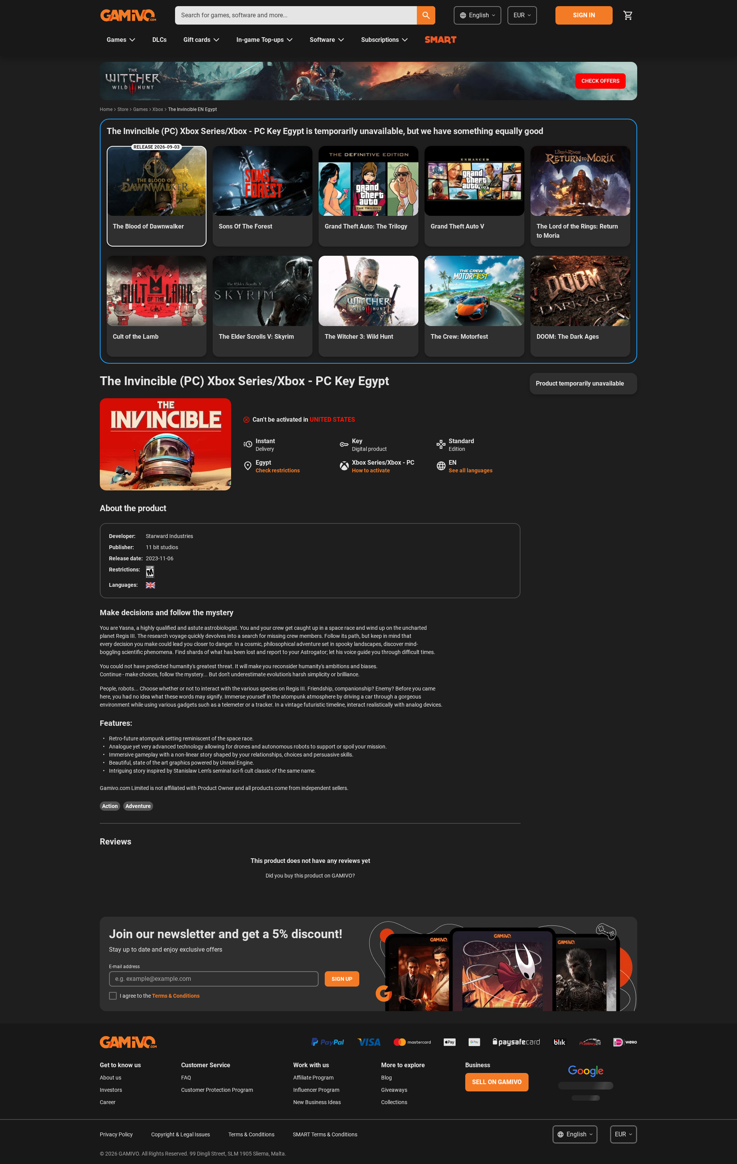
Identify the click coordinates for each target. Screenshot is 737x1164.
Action (110, 806)
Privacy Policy (116, 1134)
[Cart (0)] (628, 15)
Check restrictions (278, 470)
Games (140, 109)
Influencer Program (316, 1090)
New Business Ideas (317, 1102)
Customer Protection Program (217, 1090)
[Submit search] (426, 15)
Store (122, 109)
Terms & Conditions (176, 996)
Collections (394, 1102)
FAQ (186, 1078)
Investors (111, 1090)
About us (110, 1078)
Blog (386, 1078)
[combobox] (296, 15)
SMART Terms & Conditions (325, 1134)
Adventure (138, 806)
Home (106, 109)
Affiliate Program (313, 1078)
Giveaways (394, 1090)
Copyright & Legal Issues (180, 1134)
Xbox (157, 109)
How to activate (371, 470)
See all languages (470, 470)
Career (108, 1102)
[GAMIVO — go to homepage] (128, 15)
